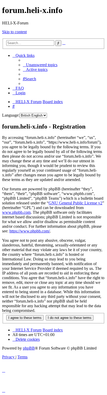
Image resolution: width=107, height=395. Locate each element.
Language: (10, 115)
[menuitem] (40, 65)
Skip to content (14, 32)
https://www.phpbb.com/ (29, 231)
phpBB (29, 348)
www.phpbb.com (16, 212)
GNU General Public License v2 (75, 203)
